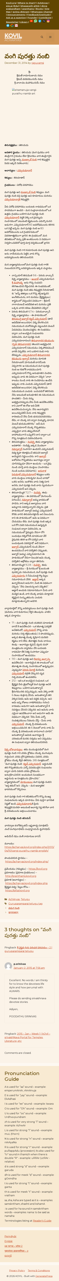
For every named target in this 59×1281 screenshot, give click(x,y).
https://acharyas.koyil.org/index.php (26, 883)
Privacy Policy (17, 1270)
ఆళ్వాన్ (25, 358)
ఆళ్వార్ (42, 456)
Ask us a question (16, 17)
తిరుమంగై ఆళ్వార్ (20, 318)
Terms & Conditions (39, 1270)
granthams (28, 9)
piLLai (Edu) (12, 6)
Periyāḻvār (10, 1236)
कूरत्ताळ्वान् (13, 912)
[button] (42, 37)
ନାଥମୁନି (8, 1255)
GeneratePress (44, 1276)
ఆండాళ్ (35, 279)
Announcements (16, 14)
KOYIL (13, 35)
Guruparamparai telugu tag (25, 903)
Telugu (25, 899)
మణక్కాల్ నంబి (29, 159)
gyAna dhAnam (21, 12)
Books (39, 9)
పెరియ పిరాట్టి (29, 669)
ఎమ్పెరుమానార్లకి (12, 199)
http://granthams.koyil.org (20, 876)
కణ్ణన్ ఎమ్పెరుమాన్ (38, 318)
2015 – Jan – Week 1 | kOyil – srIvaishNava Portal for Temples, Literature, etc (27, 1037)
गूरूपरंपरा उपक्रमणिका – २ (16, 1250)
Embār (9, 1241)
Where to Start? (27, 3)
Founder (32, 17)
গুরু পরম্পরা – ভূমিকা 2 (14, 1246)
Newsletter (12, 22)
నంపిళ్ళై (31, 441)
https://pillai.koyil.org (17, 890)
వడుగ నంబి (14, 908)
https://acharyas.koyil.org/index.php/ (26, 861)
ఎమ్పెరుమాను (18, 575)
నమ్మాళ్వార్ (17, 449)
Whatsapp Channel (41, 12)
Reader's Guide (42, 1220)
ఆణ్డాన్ (35, 579)
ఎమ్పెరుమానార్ (24, 170)
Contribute (45, 17)
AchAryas (43, 3)
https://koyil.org (38, 868)
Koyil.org (11, 3)
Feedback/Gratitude (38, 14)
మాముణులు (26, 782)
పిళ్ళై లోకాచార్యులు (14, 749)
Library (24, 22)
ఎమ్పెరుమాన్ (30, 630)
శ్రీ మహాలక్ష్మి (17, 282)
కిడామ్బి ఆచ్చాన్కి (42, 659)
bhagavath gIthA (30, 6)
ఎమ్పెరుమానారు (24, 803)
